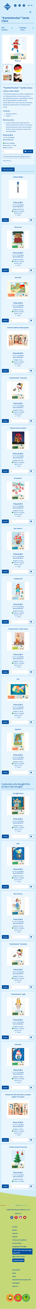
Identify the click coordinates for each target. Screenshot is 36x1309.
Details (5, 220)
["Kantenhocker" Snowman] (18, 390)
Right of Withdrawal (8, 139)
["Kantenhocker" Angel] (18, 1006)
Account (15, 1233)
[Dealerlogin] (24, 5)
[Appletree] (18, 742)
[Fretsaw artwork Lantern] (18, 440)
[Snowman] (18, 1057)
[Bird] (18, 856)
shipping (12, 137)
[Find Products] (15, 5)
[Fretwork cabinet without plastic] (18, 340)
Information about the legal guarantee (17, 156)
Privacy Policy (16, 1243)
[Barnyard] (18, 290)
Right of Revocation (18, 1256)
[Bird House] (18, 239)
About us (15, 1286)
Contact (14, 1227)
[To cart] (31, 220)
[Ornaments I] (18, 490)
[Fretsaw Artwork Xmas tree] (18, 1159)
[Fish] (18, 691)
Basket (14, 1230)
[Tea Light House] (18, 806)
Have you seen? (8, 169)
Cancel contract (18, 1260)
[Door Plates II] (18, 541)
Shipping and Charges (19, 1246)
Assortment (16, 1270)
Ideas (14, 1276)
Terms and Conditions (19, 1240)
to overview (4, 29)
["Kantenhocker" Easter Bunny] (18, 641)
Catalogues (16, 1283)
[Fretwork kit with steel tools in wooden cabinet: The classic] (18, 1109)
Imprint (14, 1237)
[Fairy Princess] (18, 906)
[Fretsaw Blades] (18, 189)
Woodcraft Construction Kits (21, 1280)
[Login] (20, 5)
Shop (14, 1273)
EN (31, 5)
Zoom (19, 61)
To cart (29, 151)
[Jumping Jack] (18, 591)
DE (29, 5)
